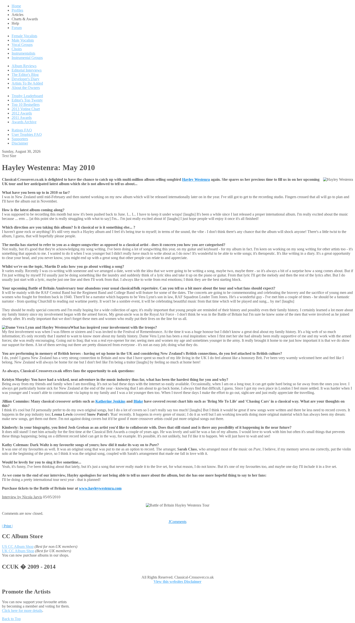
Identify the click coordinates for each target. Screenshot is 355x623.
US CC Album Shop (18, 546)
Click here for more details (22, 611)
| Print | (7, 526)
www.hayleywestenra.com (100, 488)
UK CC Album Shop (18, 551)
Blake (138, 401)
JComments (177, 522)
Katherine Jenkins (110, 401)
